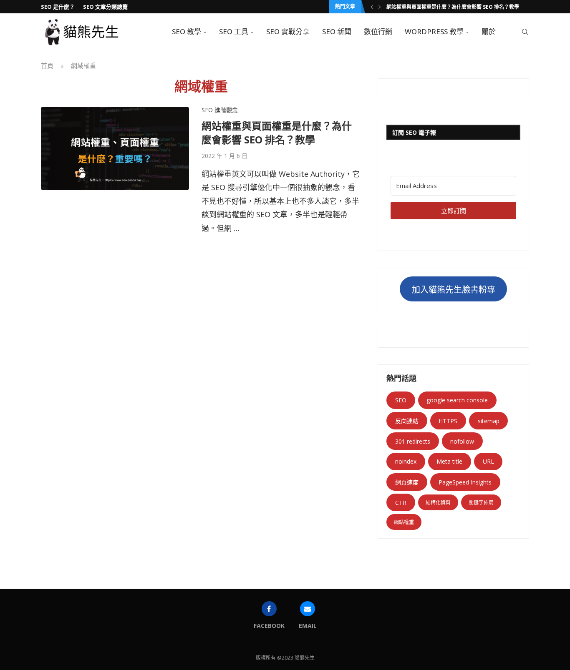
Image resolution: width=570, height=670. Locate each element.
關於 (489, 31)
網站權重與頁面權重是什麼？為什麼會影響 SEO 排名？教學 (452, 6)
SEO (400, 400)
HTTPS (448, 421)
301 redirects (412, 441)
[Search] (525, 31)
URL (488, 461)
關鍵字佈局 (481, 502)
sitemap (488, 421)
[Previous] (371, 6)
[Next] (379, 6)
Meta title (449, 461)
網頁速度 (407, 482)
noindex (405, 461)
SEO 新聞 (336, 31)
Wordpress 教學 (434, 31)
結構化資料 (438, 502)
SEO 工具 (233, 31)
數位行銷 (378, 31)
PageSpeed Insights (465, 482)
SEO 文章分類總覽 (105, 6)
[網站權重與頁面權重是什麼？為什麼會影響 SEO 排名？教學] (115, 148)
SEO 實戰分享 (288, 31)
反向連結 (407, 421)
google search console (457, 400)
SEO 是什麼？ (58, 6)
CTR (400, 503)
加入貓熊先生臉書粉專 (453, 289)
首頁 (47, 65)
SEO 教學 (186, 31)
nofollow (462, 441)
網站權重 (404, 522)
